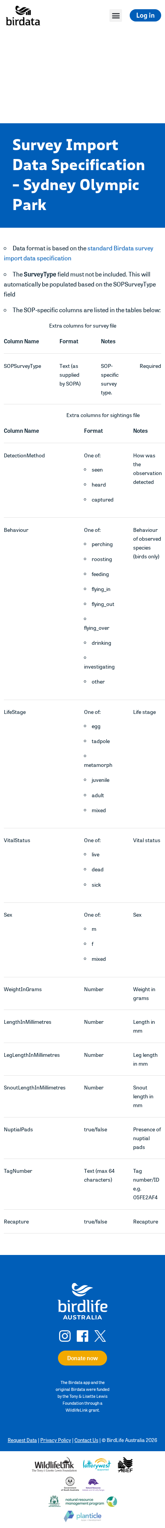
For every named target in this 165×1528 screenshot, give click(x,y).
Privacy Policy (55, 1440)
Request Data (22, 1440)
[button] (115, 15)
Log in (145, 15)
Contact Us (86, 1440)
